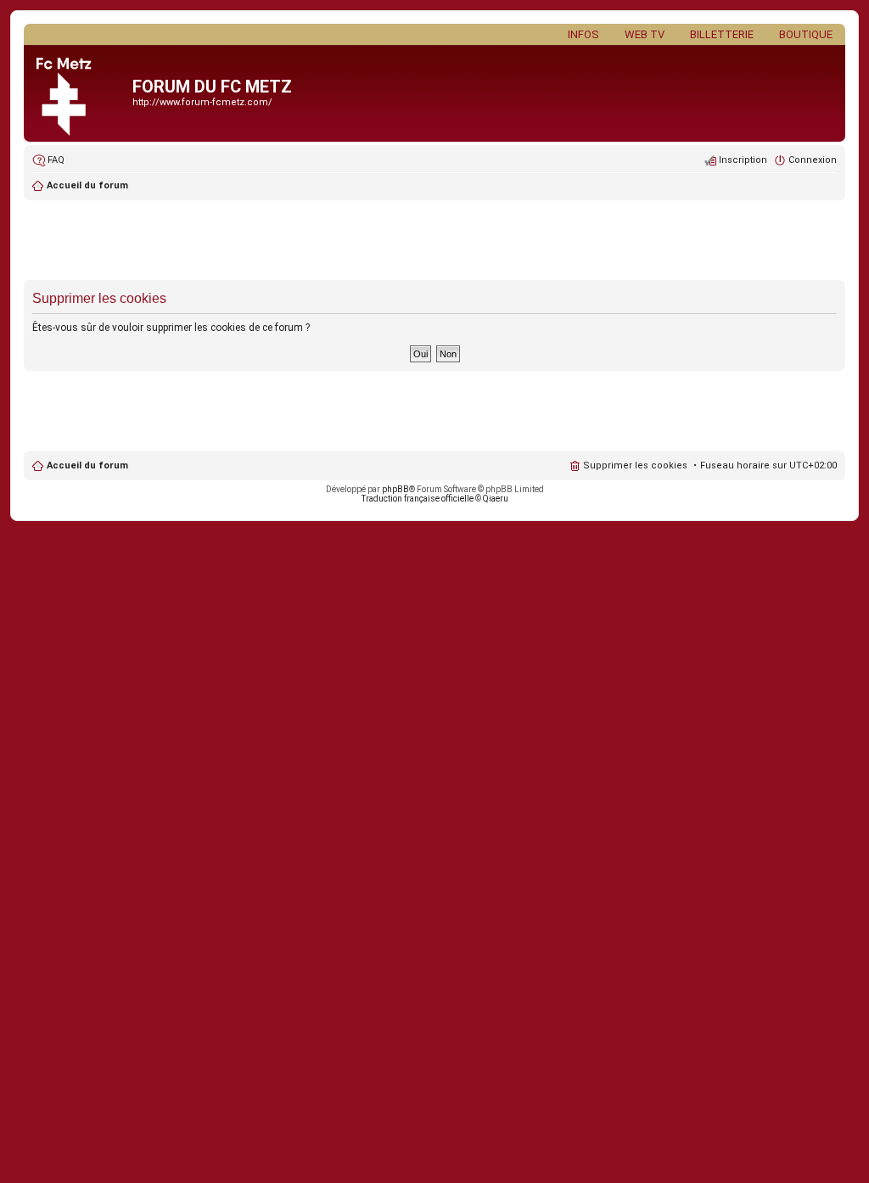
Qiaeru (495, 498)
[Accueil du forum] (80, 93)
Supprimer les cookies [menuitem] (635, 465)
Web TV (644, 34)
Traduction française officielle (418, 498)
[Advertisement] (434, 242)
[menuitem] (48, 160)
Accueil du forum (87, 465)
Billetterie (722, 34)
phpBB (395, 489)
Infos (583, 34)
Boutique (806, 34)
